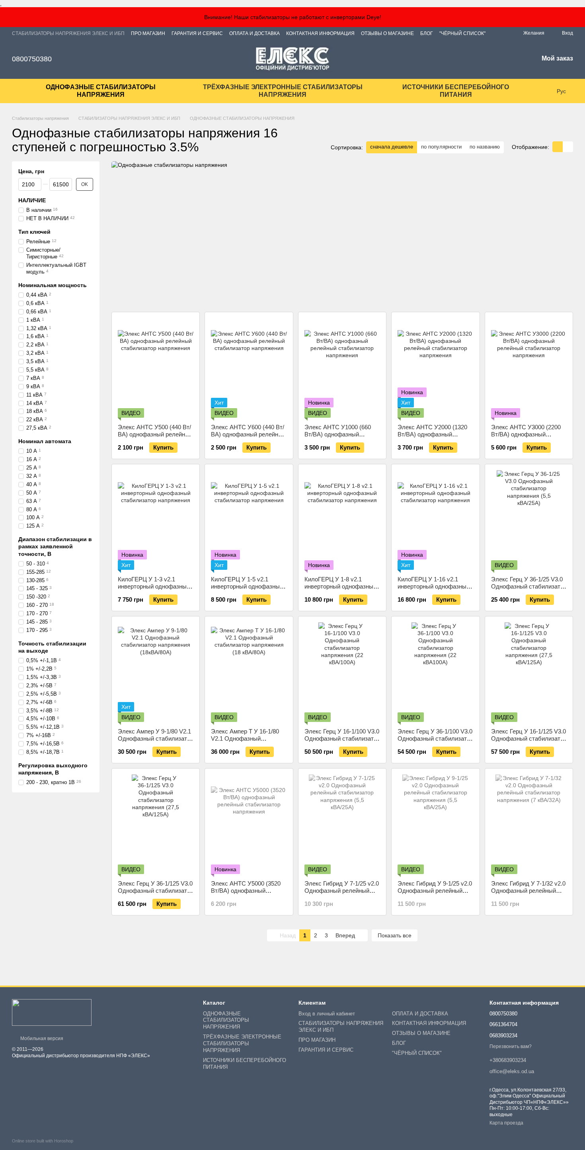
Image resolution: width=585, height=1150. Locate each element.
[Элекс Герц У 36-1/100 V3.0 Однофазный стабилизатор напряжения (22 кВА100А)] (435, 672)
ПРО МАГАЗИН (148, 33)
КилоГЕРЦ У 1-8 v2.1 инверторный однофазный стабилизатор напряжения (340, 586)
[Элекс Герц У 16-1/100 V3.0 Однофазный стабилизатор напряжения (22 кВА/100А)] (342, 672)
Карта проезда (506, 1123)
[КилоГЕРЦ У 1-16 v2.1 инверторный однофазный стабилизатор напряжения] (435, 520)
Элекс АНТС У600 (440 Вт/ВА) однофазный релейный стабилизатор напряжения (248, 434)
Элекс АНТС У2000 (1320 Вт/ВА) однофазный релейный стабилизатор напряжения (432, 438)
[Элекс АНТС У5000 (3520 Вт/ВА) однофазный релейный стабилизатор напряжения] (249, 824)
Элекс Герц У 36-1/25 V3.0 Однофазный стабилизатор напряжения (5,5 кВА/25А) (529, 586)
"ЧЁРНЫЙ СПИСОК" (462, 33)
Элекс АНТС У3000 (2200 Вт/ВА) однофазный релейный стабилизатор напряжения (526, 438)
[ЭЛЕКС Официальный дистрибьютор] (52, 1012)
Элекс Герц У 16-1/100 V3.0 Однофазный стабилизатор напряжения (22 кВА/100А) (342, 738)
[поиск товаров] (540, 91)
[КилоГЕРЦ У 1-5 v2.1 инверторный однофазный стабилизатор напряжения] (249, 520)
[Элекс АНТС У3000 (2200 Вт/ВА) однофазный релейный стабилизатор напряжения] (529, 368)
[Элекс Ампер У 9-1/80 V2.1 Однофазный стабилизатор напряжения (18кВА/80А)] (155, 672)
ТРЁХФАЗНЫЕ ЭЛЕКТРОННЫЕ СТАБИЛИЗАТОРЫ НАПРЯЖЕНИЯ (283, 91)
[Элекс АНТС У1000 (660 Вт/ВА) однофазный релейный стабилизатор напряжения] (342, 368)
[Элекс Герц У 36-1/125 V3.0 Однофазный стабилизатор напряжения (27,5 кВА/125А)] (155, 824)
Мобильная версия (41, 1038)
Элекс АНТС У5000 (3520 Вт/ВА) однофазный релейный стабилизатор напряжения (246, 894)
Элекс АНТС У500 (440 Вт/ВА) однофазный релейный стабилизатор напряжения (155, 434)
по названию (485, 147)
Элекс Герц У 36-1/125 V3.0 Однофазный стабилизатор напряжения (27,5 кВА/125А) (155, 894)
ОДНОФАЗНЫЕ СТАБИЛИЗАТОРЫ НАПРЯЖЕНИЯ (101, 91)
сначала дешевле (391, 147)
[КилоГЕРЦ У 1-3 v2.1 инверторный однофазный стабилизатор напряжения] (155, 520)
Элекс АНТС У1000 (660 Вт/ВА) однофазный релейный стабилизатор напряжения (337, 438)
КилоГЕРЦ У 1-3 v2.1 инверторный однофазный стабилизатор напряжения (154, 586)
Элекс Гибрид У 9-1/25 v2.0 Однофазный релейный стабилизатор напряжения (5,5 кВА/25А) (435, 894)
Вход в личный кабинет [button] (326, 1014)
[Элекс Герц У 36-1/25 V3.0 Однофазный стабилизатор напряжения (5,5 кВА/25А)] (529, 520)
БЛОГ (426, 33)
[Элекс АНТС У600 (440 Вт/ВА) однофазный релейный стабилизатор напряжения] (249, 368)
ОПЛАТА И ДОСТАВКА (254, 33)
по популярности (441, 147)
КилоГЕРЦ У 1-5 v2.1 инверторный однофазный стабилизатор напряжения (247, 586)
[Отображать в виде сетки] (557, 146)
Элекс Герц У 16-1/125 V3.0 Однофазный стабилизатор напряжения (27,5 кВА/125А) (529, 742)
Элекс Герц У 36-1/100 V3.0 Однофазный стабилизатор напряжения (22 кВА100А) (435, 738)
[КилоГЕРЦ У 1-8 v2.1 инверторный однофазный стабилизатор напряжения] (342, 520)
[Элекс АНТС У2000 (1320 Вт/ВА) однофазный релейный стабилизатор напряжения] (435, 368)
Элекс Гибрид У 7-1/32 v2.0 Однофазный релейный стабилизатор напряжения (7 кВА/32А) (528, 894)
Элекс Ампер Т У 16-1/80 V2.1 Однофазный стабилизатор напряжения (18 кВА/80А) (247, 742)
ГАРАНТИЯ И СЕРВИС (197, 33)
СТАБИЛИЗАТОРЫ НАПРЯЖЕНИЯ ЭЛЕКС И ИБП (68, 33)
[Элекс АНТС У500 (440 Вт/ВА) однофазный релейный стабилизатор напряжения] (155, 368)
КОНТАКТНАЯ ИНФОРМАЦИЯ (320, 33)
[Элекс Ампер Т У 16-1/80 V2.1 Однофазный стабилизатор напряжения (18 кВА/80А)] (249, 672)
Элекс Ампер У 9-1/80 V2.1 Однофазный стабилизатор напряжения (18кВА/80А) (155, 738)
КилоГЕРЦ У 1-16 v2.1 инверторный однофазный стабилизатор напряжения (434, 586)
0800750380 (32, 59)
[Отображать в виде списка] (568, 146)
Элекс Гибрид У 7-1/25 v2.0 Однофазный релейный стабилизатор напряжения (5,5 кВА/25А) (341, 894)
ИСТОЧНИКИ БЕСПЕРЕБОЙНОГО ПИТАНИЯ (455, 91)
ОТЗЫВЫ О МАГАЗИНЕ (387, 33)
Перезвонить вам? (510, 1046)
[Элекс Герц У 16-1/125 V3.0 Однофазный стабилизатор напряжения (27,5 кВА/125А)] (529, 672)
